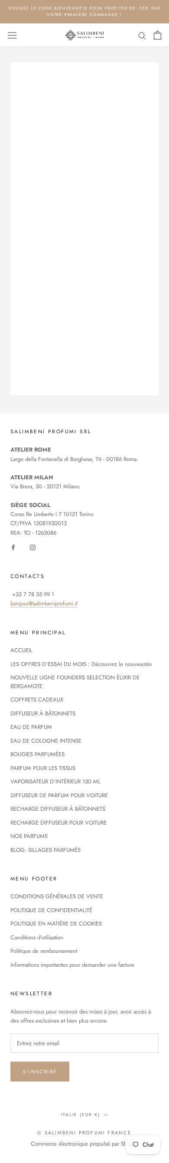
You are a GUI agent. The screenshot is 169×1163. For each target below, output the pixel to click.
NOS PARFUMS (29, 836)
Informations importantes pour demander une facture (72, 965)
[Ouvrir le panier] (157, 35)
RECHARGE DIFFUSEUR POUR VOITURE (58, 823)
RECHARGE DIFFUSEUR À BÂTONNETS (57, 809)
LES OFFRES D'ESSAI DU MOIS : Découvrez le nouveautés (81, 664)
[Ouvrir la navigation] (12, 35)
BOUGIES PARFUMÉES (37, 754)
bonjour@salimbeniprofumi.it (44, 603)
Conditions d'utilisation (36, 937)
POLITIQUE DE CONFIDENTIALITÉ (51, 910)
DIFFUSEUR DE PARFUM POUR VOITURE (59, 795)
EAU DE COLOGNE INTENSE (45, 741)
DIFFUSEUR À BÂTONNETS (42, 713)
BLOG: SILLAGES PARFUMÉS (45, 850)
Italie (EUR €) (80, 1114)
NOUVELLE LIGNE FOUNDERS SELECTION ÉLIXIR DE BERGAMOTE (75, 681)
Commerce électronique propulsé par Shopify (85, 1144)
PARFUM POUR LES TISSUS (42, 768)
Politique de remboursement (43, 951)
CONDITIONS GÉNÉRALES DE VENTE (56, 896)
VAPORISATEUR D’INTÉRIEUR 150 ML (55, 781)
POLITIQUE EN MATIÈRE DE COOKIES (56, 923)
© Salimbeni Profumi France (84, 1132)
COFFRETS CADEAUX (36, 699)
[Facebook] (13, 546)
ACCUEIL (21, 650)
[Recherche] (142, 35)
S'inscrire (40, 1071)
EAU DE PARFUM (31, 727)
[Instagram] (33, 546)
